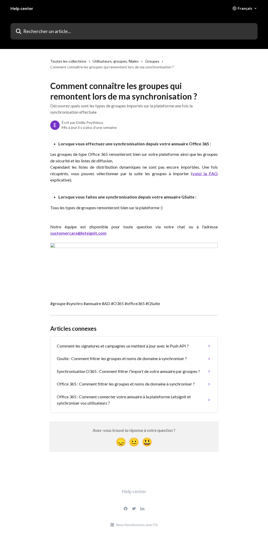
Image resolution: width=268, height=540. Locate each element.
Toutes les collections (68, 61)
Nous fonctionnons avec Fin (137, 525)
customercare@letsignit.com (78, 232)
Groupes (152, 61)
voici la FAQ (205, 173)
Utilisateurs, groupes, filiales (116, 61)
